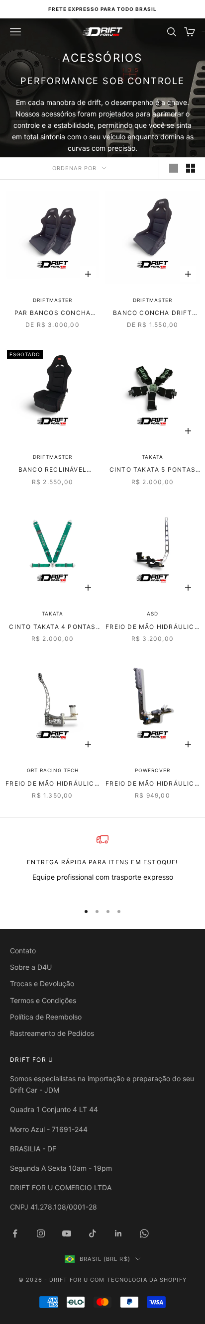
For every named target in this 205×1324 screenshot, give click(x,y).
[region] (102, 864)
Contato (23, 950)
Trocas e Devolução (42, 983)
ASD (152, 613)
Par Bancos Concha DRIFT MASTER (52, 313)
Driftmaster (52, 300)
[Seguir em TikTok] (93, 1233)
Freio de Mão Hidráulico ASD (152, 627)
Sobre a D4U (31, 967)
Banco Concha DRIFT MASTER (152, 313)
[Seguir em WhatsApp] (144, 1233)
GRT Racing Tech (53, 770)
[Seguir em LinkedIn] (118, 1233)
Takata (152, 457)
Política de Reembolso (46, 1017)
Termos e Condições (43, 1000)
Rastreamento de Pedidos (52, 1033)
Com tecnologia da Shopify (138, 1279)
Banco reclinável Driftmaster (52, 470)
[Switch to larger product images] (173, 168)
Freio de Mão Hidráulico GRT (52, 784)
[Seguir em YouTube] (67, 1233)
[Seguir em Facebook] (15, 1233)
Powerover (152, 770)
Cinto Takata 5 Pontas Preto (152, 470)
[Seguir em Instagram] (41, 1233)
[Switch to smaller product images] (190, 168)
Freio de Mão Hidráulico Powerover (152, 784)
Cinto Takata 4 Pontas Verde (52, 627)
